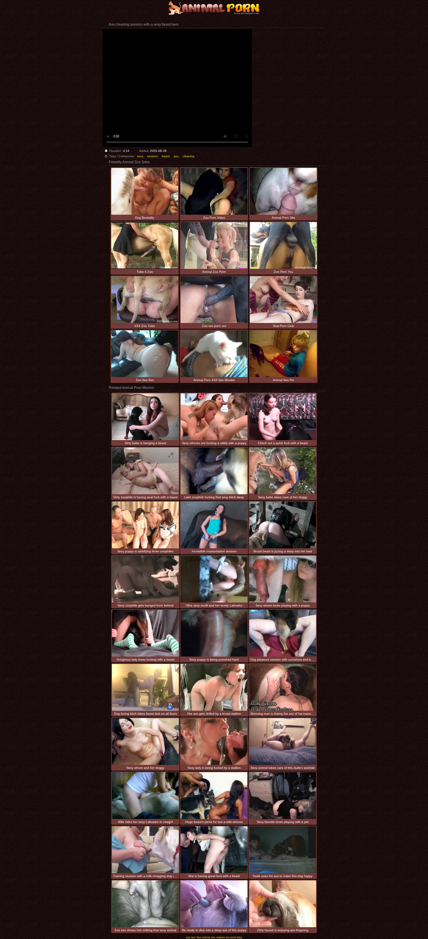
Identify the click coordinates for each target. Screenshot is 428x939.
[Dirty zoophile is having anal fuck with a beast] (145, 470)
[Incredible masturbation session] (214, 525)
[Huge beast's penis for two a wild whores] (214, 795)
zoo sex (190, 937)
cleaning (188, 156)
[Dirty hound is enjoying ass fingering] (282, 903)
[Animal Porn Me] (214, 8)
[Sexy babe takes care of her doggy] (282, 470)
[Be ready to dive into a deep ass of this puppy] (214, 903)
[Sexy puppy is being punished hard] (214, 633)
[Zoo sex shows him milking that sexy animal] (145, 903)
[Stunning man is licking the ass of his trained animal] (282, 687)
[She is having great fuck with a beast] (214, 849)
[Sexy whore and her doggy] (145, 741)
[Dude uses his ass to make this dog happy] (282, 849)
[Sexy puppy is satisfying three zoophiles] (145, 525)
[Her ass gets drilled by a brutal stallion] (214, 687)
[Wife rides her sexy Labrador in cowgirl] (145, 795)
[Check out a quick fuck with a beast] (282, 416)
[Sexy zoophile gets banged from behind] (145, 579)
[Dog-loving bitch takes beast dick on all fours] (145, 687)
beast (166, 156)
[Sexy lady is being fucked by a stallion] (214, 741)
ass (176, 156)
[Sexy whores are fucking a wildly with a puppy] (214, 416)
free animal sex (206, 937)
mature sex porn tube (229, 937)
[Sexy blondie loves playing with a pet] (282, 795)
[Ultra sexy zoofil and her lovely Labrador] (214, 579)
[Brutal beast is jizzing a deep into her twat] (282, 525)
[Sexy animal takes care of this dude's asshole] (282, 741)
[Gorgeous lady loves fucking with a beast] (145, 633)
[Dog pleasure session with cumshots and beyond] (282, 633)
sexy (140, 156)
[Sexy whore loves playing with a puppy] (282, 579)
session (152, 156)
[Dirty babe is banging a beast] (145, 416)
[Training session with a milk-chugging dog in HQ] (145, 849)
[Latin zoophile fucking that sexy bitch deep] (214, 470)
